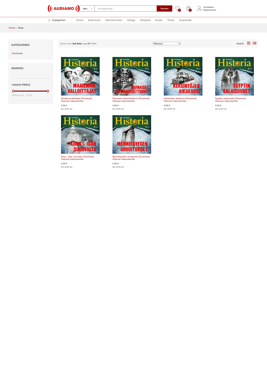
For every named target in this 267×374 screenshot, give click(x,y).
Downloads (185, 20)
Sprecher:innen (113, 20)
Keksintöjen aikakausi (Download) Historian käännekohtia (180, 99)
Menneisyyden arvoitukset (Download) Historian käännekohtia (131, 157)
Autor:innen (94, 20)
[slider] (13, 91)
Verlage (131, 20)
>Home (11, 28)
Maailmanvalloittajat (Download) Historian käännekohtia (76, 99)
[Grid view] (248, 43)
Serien (79, 20)
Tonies (170, 20)
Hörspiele (145, 20)
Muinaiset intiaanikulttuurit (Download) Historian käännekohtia (131, 99)
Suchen (165, 8)
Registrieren (209, 10)
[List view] (254, 43)
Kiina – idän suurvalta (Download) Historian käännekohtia (77, 157)
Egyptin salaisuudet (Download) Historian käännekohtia (230, 99)
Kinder (159, 20)
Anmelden (208, 7)
